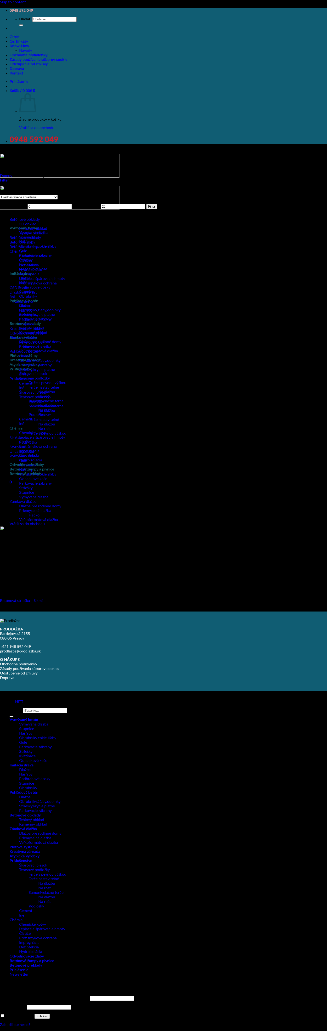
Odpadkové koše (33, 479)
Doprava (17, 69)
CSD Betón (19, 288)
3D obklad (27, 224)
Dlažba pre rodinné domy (40, 506)
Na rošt (44, 415)
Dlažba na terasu (24, 292)
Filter (151, 206)
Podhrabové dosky (34, 287)
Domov (6, 176)
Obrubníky (28, 296)
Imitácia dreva (21, 301)
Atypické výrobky (24, 856)
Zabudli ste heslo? (15, 1025)
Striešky (26, 488)
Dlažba (25, 306)
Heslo (13, 1007)
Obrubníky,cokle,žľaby (37, 474)
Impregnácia (29, 274)
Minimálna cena (13, 206)
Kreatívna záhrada (25, 329)
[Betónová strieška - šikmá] (29, 584)
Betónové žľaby (22, 242)
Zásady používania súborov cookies (29, 669)
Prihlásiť (42, 1016)
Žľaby (23, 374)
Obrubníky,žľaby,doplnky (40, 310)
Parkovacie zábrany (35, 365)
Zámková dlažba (23, 829)
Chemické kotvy (32, 256)
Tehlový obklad (31, 233)
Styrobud (17, 447)
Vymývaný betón (24, 456)
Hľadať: (25, 19)
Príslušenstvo (21, 379)
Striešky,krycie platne (37, 370)
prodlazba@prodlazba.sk (20, 651)
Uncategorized (22, 451)
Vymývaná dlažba (33, 497)
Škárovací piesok (33, 374)
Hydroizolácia (30, 460)
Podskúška (28, 442)
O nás (14, 37)
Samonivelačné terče (46, 401)
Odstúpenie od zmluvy (29, 64)
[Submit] (21, 25)
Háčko (34, 515)
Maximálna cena (86, 206)
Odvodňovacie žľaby (27, 333)
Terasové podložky (34, 378)
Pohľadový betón (24, 351)
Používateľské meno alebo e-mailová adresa (44, 998)
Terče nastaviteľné (44, 387)
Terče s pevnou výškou (47, 383)
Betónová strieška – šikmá (22, 601)
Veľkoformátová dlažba (38, 351)
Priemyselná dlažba (35, 511)
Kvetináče (27, 465)
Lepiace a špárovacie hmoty (42, 437)
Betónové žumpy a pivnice (31, 247)
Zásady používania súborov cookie (39, 60)
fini (12, 297)
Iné (21, 424)
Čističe (25, 260)
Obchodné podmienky (28, 55)
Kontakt (16, 73)
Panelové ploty (31, 342)
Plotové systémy (23, 338)
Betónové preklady (25, 238)
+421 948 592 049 (15, 647)
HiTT (19, 702)
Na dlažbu (46, 411)
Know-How (19, 46)
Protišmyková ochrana (38, 446)
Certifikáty (19, 41)
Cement (25, 383)
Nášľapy (26, 310)
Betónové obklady (25, 219)
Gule (23, 251)
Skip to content (13, 2)
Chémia (16, 428)
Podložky (36, 415)
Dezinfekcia (29, 265)
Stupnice (26, 324)
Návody (25, 50)
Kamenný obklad (33, 229)
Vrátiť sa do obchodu (36, 128)
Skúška (15, 438)
